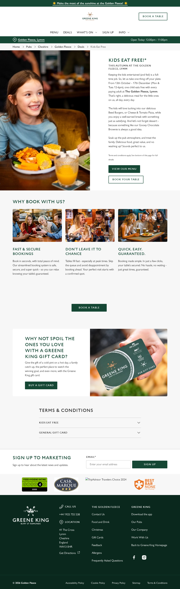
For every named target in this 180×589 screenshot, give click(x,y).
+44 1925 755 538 (69, 514)
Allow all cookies (141, 328)
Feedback (97, 545)
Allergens (97, 552)
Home (16, 46)
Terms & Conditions (157, 582)
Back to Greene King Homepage (149, 545)
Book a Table (153, 16)
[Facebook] (134, 557)
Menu (54, 32)
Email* (91, 457)
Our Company (139, 529)
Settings (154, 317)
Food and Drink (100, 522)
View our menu (124, 168)
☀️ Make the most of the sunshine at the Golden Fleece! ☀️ (90, 3)
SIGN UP (150, 464)
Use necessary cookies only (89, 328)
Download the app (141, 514)
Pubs (29, 46)
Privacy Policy (118, 582)
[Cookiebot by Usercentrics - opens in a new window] (151, 257)
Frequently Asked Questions (107, 560)
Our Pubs (136, 522)
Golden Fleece (63, 46)
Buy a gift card (41, 385)
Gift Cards (97, 537)
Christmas (97, 529)
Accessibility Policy (75, 582)
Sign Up (108, 32)
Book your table (126, 179)
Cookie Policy (98, 582)
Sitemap (136, 582)
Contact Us (98, 514)
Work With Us (139, 537)
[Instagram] (144, 557)
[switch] (70, 305)
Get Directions (67, 553)
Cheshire (43, 46)
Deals (67, 32)
